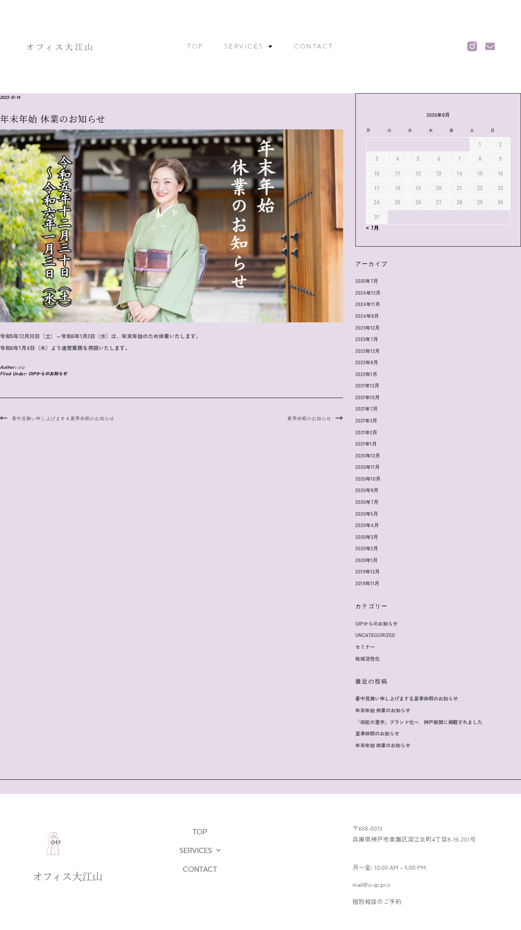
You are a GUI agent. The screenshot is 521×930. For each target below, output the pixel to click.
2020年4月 (367, 524)
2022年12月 (367, 350)
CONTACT (314, 46)
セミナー (365, 646)
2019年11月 (367, 583)
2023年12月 (367, 327)
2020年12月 (367, 455)
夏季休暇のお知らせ (309, 418)
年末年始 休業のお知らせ (382, 710)
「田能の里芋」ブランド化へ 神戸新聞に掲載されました (418, 721)
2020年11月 (367, 466)
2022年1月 (366, 373)
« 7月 (372, 228)
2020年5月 (366, 513)
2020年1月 (366, 559)
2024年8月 (367, 315)
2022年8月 (366, 362)
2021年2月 (366, 432)
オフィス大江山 (60, 47)
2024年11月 (367, 303)
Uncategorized (375, 634)
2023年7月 (366, 338)
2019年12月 (367, 571)
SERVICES (244, 46)
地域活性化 (367, 658)
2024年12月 (368, 292)
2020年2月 (366, 548)
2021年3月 (366, 420)
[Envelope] (490, 46)
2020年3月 (366, 536)
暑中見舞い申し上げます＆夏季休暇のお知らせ (63, 418)
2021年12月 (367, 385)
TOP (195, 46)
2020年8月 (367, 489)
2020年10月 (368, 478)
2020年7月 (367, 501)
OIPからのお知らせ (47, 373)
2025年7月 (366, 280)
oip (21, 366)
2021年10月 (367, 397)
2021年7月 (366, 408)
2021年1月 (366, 443)
